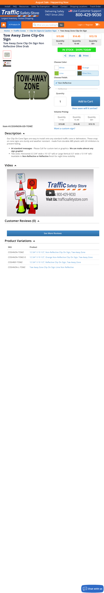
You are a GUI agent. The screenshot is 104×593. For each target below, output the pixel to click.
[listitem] (64, 67)
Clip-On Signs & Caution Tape (43, 30)
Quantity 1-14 (60, 42)
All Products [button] (13, 24)
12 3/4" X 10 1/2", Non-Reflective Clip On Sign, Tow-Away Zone (57, 252)
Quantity (60, 93)
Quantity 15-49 (76, 42)
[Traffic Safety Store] (19, 13)
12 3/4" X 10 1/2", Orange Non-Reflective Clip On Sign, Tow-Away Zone (61, 257)
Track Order (95, 6)
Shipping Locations (78, 6)
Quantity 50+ (93, 42)
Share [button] (72, 55)
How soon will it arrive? (85, 108)
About (55, 6)
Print (86, 55)
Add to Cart (85, 101)
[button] (49, 88)
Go (61, 24)
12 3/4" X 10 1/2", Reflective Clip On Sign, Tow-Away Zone (55, 262)
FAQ (15, 6)
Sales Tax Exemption (40, 6)
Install (7, 6)
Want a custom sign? (64, 128)
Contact (64, 6)
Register (89, 24)
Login (80, 24)
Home (7, 30)
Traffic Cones (20, 30)
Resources (24, 6)
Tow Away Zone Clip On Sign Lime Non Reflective (52, 267)
